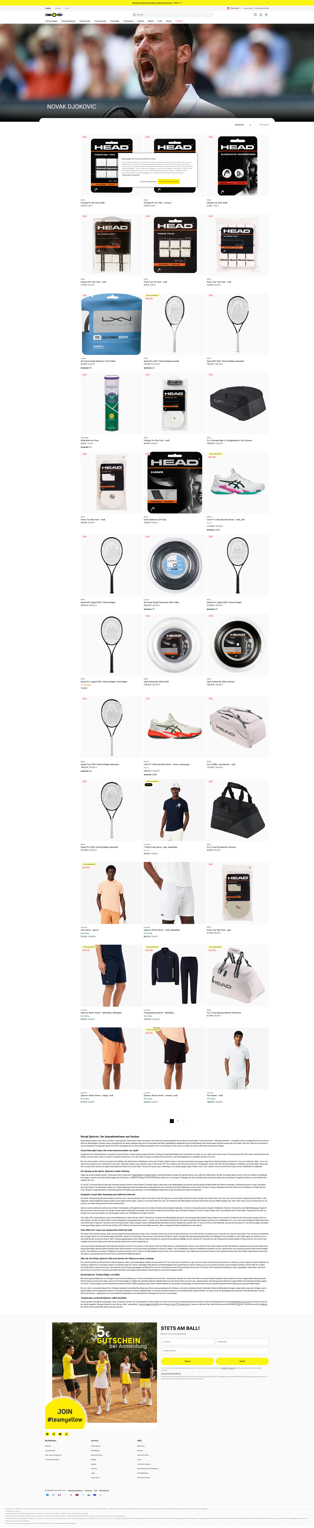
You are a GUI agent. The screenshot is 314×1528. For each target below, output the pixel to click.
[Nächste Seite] (184, 1121)
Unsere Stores (248, 8)
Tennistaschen (100, 21)
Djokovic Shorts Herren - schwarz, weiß (161, 1095)
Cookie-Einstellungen (52, 1459)
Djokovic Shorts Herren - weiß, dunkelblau (162, 930)
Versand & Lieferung (143, 1464)
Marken (151, 21)
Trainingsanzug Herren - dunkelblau (159, 1013)
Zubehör (140, 21)
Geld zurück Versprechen (53, 1455)
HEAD (135, 1281)
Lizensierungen (50, 1450)
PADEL (67, 8)
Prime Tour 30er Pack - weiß (93, 519)
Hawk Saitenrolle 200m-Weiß (156, 682)
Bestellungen (95, 1450)
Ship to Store (95, 1477)
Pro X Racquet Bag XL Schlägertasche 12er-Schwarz (229, 440)
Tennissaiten (128, 21)
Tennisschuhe (84, 21)
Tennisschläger (51, 21)
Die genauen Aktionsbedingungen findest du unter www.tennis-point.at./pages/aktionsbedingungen (41, 1523)
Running (58, 8)
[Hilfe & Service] (255, 14)
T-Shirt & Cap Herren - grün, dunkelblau (160, 847)
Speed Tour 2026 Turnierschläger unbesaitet (100, 764)
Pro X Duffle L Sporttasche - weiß (221, 764)
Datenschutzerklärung (75, 1490)
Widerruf (48, 1446)
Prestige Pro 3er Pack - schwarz (157, 203)
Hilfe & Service (95, 1446)
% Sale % (179, 21)
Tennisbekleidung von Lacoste (239, 1302)
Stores (139, 1459)
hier (146, 173)
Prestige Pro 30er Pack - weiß (157, 440)
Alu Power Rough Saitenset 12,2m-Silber (98, 361)
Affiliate (93, 1459)
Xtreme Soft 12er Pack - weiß (93, 282)
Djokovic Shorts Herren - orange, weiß (97, 1095)
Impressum (88, 1490)
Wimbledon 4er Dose (90, 440)
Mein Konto (141, 1446)
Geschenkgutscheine (262, 8)
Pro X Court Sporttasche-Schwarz (221, 847)
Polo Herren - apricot (90, 930)
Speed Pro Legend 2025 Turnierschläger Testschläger (104, 682)
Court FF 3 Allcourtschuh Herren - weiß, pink (226, 519)
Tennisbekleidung (68, 21)
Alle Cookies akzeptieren (168, 181)
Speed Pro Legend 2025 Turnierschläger (224, 602)
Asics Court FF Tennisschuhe (177, 1304)
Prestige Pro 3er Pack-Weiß (93, 203)
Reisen (168, 21)
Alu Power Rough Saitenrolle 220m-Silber (161, 602)
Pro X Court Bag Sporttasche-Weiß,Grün (224, 1013)
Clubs (93, 1473)
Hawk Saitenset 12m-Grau (155, 519)
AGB (95, 1490)
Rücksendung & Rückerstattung (147, 1468)
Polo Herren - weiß (215, 1095)
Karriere (93, 1464)
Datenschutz (126, 175)
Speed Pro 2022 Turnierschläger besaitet (161, 361)
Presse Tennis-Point (143, 1477)
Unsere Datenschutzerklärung (171, 1373)
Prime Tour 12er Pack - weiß (219, 282)
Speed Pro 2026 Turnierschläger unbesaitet (99, 847)
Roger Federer (151, 1175)
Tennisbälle (114, 21)
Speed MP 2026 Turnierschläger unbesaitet (225, 361)
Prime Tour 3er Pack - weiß (155, 282)
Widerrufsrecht (104, 1490)
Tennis (48, 8)
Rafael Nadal (137, 1175)
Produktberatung (142, 1473)
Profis (160, 21)
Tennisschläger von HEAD (148, 1304)
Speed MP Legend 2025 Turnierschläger (98, 602)
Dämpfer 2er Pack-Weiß (217, 203)
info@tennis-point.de (228, 1368)
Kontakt (139, 1450)
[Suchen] (134, 15)
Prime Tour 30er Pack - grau (219, 930)
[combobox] (173, 15)
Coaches (94, 1468)
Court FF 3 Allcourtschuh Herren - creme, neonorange (167, 764)
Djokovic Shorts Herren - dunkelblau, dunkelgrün (101, 1013)
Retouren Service (96, 1455)
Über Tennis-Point (143, 1455)
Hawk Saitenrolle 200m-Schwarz (221, 682)
